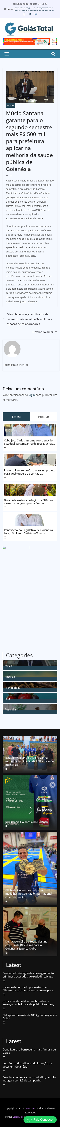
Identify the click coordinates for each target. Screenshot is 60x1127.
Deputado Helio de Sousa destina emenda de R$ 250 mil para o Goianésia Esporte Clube (26, 945)
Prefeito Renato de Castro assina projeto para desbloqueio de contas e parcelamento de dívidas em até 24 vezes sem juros (30, 472)
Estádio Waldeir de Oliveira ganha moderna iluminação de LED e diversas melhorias (29, 761)
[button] (40, 1119)
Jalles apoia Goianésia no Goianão (26, 822)
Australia (10, 709)
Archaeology (12, 687)
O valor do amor (42, 332)
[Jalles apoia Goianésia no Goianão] (30, 802)
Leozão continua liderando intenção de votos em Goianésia (27, 1065)
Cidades (10, 105)
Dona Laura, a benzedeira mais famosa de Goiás (29, 1051)
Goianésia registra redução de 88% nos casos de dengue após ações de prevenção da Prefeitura (28, 502)
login (32, 395)
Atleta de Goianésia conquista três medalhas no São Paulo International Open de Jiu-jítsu (28, 893)
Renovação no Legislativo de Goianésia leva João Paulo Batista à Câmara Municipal (28, 532)
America (10, 676)
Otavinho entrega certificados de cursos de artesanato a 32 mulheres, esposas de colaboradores (30, 319)
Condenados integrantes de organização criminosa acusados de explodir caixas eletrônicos (28, 975)
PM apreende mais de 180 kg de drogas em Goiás (30, 1017)
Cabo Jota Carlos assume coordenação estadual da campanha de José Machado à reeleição (29, 442)
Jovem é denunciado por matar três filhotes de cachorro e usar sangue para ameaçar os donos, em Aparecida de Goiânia (28, 989)
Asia (7, 698)
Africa (8, 665)
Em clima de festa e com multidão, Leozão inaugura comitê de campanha (29, 1079)
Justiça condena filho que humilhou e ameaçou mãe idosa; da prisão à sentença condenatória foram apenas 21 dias (29, 1003)
